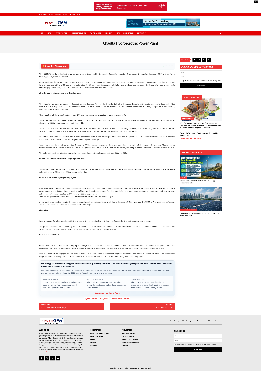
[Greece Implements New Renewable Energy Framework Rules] (201, 167)
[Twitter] (199, 60)
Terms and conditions (199, 81)
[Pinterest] (204, 60)
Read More (50, 352)
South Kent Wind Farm (164, 307)
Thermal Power (75, 14)
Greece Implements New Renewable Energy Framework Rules (197, 182)
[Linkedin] (52, 358)
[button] (219, 33)
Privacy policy (216, 81)
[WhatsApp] (209, 60)
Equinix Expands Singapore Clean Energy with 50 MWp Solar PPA (199, 214)
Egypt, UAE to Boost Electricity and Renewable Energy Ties (199, 134)
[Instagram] (47, 358)
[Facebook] (194, 60)
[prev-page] (181, 144)
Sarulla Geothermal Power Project (54, 307)
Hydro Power (91, 299)
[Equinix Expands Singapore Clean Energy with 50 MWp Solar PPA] (201, 199)
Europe (183, 177)
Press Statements (78, 33)
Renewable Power (46, 14)
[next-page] (184, 144)
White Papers (95, 33)
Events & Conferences (125, 33)
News (49, 33)
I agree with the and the (201, 81)
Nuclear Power (61, 14)
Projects (108, 33)
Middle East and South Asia (190, 138)
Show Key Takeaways (55, 66)
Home (42, 33)
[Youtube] (58, 358)
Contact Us (141, 33)
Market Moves (61, 33)
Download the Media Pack (107, 293)
